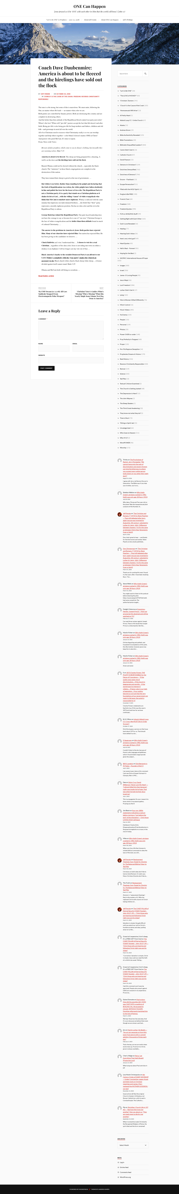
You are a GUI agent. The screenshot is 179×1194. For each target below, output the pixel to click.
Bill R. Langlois (128, 764)
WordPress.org (125, 1177)
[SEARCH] (145, 74)
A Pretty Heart (125, 115)
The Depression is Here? (128, 393)
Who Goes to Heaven (127, 433)
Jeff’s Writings (128, 20)
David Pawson (125, 160)
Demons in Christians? (128, 165)
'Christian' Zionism (126, 101)
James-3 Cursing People (128, 275)
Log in (122, 1162)
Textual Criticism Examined (129, 384)
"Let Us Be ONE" (126, 91)
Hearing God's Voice (127, 233)
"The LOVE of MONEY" (128, 96)
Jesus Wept (124, 280)
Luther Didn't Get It (127, 290)
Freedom (77, 96)
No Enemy (123, 315)
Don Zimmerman (129, 549)
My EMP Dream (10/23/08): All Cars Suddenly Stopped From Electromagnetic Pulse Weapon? (52, 293)
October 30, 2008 (63, 94)
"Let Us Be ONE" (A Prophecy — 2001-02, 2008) (62, 20)
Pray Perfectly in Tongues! (129, 339)
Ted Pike (123, 379)
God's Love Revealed (127, 224)
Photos (122, 329)
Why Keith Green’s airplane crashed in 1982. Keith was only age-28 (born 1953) (135, 494)
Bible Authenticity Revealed (130, 135)
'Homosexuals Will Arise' (129, 110)
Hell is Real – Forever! (127, 248)
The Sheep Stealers (126, 403)
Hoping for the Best (127, 253)
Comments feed (125, 1172)
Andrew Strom (125, 130)
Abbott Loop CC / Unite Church (131, 120)
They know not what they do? (130, 413)
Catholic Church (126, 155)
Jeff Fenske (45, 94)
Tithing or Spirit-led (127, 423)
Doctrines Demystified (128, 169)
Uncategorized (125, 428)
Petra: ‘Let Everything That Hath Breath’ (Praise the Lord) (133, 1058)
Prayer (122, 344)
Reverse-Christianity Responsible (132, 364)
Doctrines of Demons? (128, 174)
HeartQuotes (124, 243)
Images (122, 265)
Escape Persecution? (127, 184)
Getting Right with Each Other (131, 219)
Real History (124, 359)
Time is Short (124, 418)
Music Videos (125, 310)
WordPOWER (125, 443)
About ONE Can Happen (109, 20)
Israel (122, 270)
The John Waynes (126, 398)
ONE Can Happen (90, 6)
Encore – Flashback (127, 179)
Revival (122, 369)
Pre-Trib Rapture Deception (130, 349)
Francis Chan (124, 199)
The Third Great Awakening (130, 408)
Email (75, 344)
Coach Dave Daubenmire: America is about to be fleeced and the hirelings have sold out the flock (70, 76)
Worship (123, 448)
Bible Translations (126, 140)
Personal (123, 324)
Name (40, 344)
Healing (122, 229)
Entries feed (124, 1167)
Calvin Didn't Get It (127, 150)
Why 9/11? (124, 438)
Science (122, 374)
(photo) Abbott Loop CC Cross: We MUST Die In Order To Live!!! (136, 721)
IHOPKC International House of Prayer (134, 258)
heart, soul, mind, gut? (127, 238)
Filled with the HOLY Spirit (129, 189)
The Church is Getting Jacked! (130, 389)
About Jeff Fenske (90, 20)
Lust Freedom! (125, 285)
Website (41, 355)
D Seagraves (127, 740)
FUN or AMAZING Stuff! (129, 214)
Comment (42, 319)
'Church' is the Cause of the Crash (58, 96)
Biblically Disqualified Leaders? (131, 145)
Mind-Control (125, 305)
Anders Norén (104, 1189)
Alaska (122, 125)
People (122, 320)
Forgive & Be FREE (126, 194)
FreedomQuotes (126, 209)
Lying (122, 295)
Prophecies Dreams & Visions (130, 354)
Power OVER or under (128, 334)
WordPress (83, 1189)
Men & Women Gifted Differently (132, 300)
